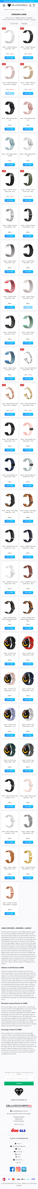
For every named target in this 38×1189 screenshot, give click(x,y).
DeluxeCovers (9, 1183)
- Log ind (18, 1162)
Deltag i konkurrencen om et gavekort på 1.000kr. (19, 1073)
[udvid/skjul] (3, 4)
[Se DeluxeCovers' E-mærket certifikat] (24, 1171)
